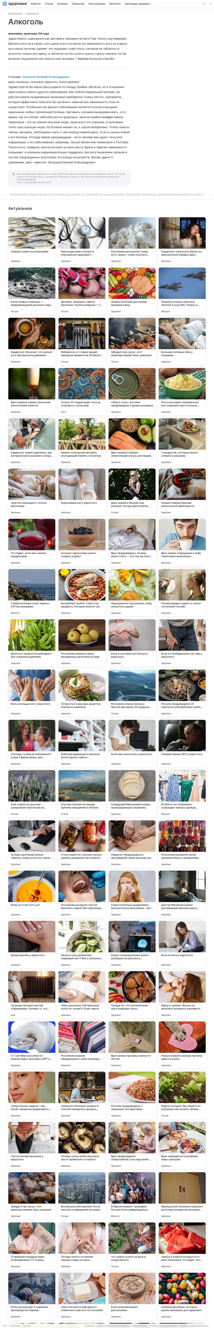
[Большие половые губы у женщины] (182, 341)
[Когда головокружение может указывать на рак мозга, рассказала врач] (132, 944)
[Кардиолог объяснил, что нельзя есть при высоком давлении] (31, 341)
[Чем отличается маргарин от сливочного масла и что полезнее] (81, 1296)
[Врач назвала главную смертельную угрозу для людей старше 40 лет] (132, 441)
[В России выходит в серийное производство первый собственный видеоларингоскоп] (31, 1296)
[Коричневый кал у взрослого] (81, 492)
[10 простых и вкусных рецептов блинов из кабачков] (81, 693)
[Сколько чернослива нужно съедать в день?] (81, 542)
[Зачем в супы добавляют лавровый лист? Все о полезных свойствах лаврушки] (81, 944)
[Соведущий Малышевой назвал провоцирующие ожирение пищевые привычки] (132, 793)
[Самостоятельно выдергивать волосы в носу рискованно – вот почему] (132, 894)
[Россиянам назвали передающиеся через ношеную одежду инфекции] (81, 1045)
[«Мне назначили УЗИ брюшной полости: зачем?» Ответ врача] (81, 994)
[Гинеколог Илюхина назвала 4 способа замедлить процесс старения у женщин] (81, 1095)
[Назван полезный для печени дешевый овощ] (132, 291)
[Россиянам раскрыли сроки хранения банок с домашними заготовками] (182, 843)
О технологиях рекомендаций (163, 1326)
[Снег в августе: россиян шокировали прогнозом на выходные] (31, 793)
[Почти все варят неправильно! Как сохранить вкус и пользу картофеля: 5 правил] (182, 391)
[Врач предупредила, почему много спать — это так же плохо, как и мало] (132, 542)
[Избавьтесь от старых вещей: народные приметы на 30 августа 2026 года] (81, 341)
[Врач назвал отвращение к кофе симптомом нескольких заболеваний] (182, 542)
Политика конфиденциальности (194, 1326)
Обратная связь (140, 1326)
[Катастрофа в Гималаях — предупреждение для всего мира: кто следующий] (31, 291)
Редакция (89, 1326)
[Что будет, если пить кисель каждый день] (31, 542)
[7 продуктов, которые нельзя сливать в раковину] (182, 441)
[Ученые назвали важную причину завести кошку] (182, 1045)
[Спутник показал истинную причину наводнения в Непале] (81, 793)
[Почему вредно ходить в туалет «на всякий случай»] (182, 592)
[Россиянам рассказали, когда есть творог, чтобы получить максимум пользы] (132, 240)
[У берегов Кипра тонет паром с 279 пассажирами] (31, 592)
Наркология (32, 13)
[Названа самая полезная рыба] (31, 240)
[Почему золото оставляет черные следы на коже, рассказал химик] (81, 1246)
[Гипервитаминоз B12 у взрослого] (182, 743)
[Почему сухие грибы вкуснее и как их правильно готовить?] (81, 1145)
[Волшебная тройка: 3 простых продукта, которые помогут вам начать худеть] (81, 592)
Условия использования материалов (113, 1326)
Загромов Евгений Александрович (46, 77)
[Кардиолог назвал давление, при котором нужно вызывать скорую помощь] (31, 441)
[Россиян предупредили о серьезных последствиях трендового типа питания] (132, 1095)
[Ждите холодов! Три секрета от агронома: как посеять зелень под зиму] (182, 1095)
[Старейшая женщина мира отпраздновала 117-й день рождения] (31, 1246)
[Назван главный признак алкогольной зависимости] (182, 492)
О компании (14, 1326)
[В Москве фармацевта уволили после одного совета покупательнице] (81, 743)
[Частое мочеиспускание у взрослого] (31, 1145)
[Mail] (5, 4)
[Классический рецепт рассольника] (132, 1296)
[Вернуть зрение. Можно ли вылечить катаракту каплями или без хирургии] (182, 994)
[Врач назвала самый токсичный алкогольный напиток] (31, 391)
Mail (5, 1326)
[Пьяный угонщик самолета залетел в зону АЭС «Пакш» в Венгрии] (182, 291)
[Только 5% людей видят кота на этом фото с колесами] (81, 391)
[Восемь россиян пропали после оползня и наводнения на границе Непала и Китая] (81, 1195)
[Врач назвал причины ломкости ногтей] (132, 1045)
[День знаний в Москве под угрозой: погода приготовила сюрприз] (132, 492)
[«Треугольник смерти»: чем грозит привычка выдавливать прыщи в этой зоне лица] (31, 1095)
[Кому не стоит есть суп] (31, 894)
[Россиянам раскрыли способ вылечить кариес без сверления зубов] (81, 894)
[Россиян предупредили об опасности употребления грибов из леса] (182, 693)
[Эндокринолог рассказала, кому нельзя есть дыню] (132, 592)
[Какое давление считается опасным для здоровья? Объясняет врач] (81, 240)
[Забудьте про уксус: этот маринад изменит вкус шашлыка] (132, 341)
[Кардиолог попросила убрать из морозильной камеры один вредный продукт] (182, 240)
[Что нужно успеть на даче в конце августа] (132, 1246)
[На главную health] (17, 4)
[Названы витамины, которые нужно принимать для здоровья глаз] (182, 1296)
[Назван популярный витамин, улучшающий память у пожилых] (81, 441)
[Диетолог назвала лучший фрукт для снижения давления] (31, 642)
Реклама (27, 1326)
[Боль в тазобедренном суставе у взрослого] (182, 642)
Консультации (15, 13)
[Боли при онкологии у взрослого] (132, 743)
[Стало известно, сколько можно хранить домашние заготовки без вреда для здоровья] (81, 843)
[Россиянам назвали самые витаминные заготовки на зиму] (81, 642)
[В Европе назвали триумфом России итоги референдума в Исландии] (132, 1195)
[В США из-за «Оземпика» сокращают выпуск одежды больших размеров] (182, 793)
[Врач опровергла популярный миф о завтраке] (182, 1145)
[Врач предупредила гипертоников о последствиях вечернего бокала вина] (132, 1145)
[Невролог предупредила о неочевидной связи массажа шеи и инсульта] (132, 843)
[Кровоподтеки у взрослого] (31, 944)
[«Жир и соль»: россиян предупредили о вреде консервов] (132, 391)
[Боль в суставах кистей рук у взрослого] (132, 642)
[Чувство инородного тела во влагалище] (31, 492)
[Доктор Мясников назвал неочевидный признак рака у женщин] (182, 894)
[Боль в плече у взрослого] (182, 944)
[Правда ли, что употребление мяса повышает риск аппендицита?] (132, 994)
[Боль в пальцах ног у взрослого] (31, 693)
